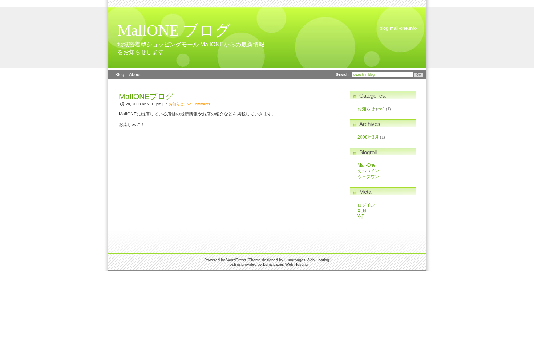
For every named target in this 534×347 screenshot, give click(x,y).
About (135, 74)
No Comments (198, 104)
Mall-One (366, 165)
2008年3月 (368, 137)
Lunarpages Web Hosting (306, 260)
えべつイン (368, 170)
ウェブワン (368, 176)
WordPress (236, 260)
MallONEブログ (146, 96)
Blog (119, 74)
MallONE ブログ (174, 30)
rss (380, 108)
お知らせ (176, 104)
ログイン (366, 205)
